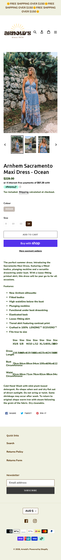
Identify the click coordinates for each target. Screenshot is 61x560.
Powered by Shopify (38, 549)
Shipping (24, 192)
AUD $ (29, 511)
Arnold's (25, 549)
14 (28, 223)
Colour (7, 203)
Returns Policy (15, 451)
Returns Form (14, 460)
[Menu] (55, 31)
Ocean (9, 209)
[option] (17, 144)
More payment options (30, 251)
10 (13, 223)
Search (10, 443)
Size (6, 217)
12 (21, 223)
